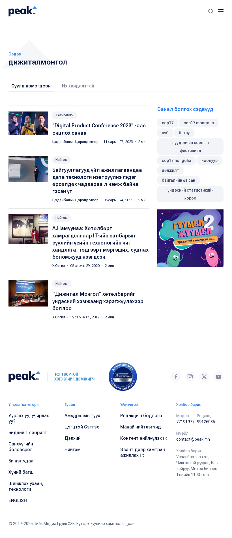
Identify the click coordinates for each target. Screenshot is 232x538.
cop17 (167, 123)
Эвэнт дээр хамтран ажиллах (142, 452)
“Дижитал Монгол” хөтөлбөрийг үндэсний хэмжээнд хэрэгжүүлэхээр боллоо (97, 301)
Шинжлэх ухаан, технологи (25, 486)
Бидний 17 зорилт (27, 432)
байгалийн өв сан (178, 180)
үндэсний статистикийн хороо (190, 194)
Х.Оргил (59, 266)
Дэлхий (73, 438)
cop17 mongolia (199, 123)
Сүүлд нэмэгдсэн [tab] (31, 86)
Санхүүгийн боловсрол (20, 446)
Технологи (64, 115)
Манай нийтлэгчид (140, 427)
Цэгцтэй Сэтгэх (82, 427)
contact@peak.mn (193, 439)
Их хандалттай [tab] (78, 86)
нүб (165, 132)
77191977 (185, 421)
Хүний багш (21, 472)
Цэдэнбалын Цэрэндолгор (75, 142)
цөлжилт (170, 170)
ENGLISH (17, 500)
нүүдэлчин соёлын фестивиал (190, 146)
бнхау (184, 132)
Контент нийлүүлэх (141, 438)
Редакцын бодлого (141, 415)
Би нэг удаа (20, 461)
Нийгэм (61, 160)
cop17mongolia (176, 160)
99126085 (206, 421)
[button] (211, 11)
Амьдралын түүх (82, 415)
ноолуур (209, 160)
